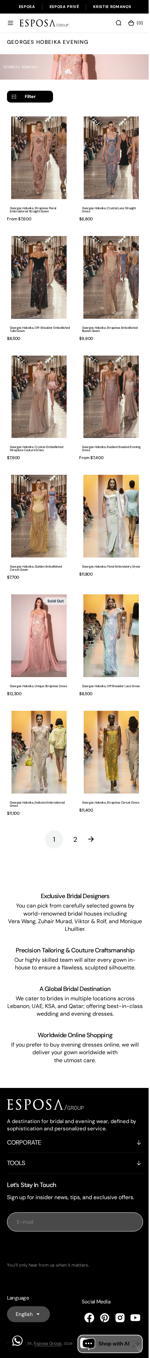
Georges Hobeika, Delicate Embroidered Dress (37, 784)
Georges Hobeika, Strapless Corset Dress (108, 782)
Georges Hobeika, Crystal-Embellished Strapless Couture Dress (36, 439)
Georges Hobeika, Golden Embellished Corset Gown (36, 555)
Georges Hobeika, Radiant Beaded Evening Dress (109, 439)
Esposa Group (48, 1343)
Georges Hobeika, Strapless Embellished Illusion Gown (107, 322)
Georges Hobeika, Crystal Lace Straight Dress (107, 206)
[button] (10, 22)
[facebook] (84, 1317)
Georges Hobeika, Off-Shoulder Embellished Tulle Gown (31, 322)
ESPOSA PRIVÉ (64, 6)
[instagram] (114, 1317)
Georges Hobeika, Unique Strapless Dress (38, 669)
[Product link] (37, 156)
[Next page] (93, 819)
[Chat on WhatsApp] (17, 1340)
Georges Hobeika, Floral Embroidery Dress (109, 553)
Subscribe (72, 1246)
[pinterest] (99, 1317)
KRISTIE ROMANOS (112, 6)
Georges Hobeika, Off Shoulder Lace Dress (108, 669)
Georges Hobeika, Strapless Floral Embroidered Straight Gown (33, 206)
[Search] (113, 22)
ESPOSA (27, 6)
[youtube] (130, 1317)
